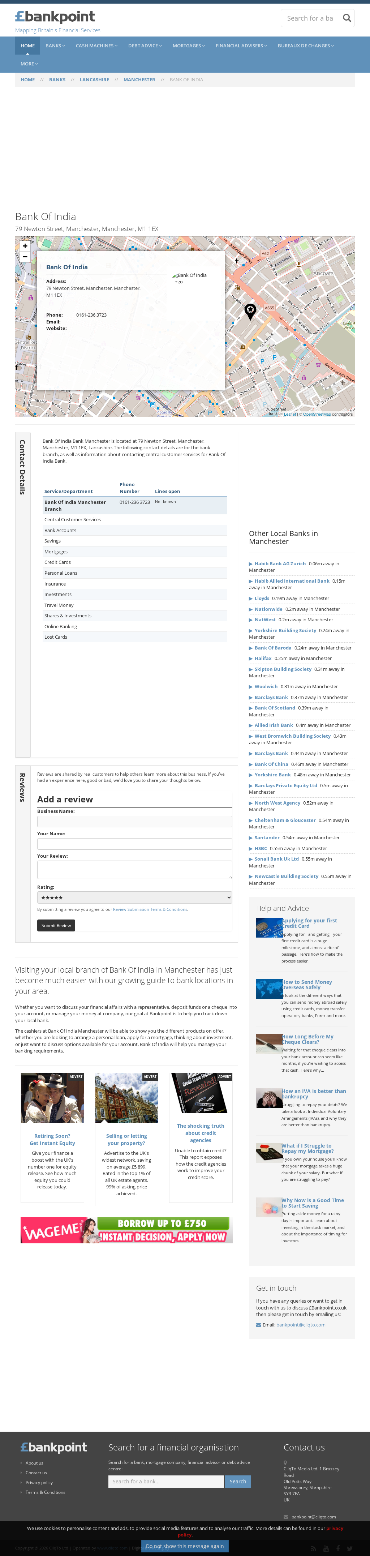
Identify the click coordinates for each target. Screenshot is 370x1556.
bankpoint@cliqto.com (301, 1324)
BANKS (57, 79)
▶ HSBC (258, 848)
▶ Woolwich (263, 686)
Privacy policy (39, 1482)
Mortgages (187, 45)
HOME (28, 79)
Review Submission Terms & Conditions (150, 909)
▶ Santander (264, 837)
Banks (54, 45)
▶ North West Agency (274, 803)
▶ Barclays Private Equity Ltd (283, 785)
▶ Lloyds (259, 598)
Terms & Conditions (45, 1492)
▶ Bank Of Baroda (270, 647)
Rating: (45, 887)
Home (28, 45)
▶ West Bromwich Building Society (290, 736)
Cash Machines (95, 45)
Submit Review (56, 925)
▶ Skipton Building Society (280, 669)
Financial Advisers (240, 45)
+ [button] (25, 245)
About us (34, 1463)
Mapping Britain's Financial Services (57, 30)
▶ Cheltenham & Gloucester (282, 820)
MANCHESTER (139, 79)
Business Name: (56, 811)
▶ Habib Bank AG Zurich (277, 563)
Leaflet (290, 414)
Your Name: (51, 833)
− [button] (25, 256)
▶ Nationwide (266, 609)
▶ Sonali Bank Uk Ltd (274, 859)
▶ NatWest (262, 619)
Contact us (36, 1473)
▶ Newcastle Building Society (283, 876)
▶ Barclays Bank (268, 697)
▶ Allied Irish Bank (271, 725)
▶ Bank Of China (268, 764)
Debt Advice (143, 45)
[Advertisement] (185, 152)
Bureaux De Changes (304, 45)
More (28, 63)
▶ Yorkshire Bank (270, 774)
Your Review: (52, 856)
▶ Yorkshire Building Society (282, 630)
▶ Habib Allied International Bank (289, 581)
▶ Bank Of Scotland (272, 707)
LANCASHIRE (94, 79)
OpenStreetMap (317, 414)
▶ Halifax (260, 658)
